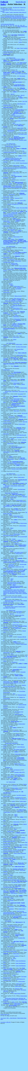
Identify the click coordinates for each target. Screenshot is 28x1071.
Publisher (12, 908)
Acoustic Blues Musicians (6, 17)
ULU (18, 474)
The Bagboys (20, 287)
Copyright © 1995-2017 (6, 1022)
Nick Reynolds (23, 564)
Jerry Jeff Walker (17, 916)
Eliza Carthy (16, 410)
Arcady (8, 222)
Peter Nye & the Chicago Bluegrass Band (13, 912)
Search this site (21, 2)
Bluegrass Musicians (9, 15)
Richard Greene (14, 998)
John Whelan (12, 607)
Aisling (14, 339)
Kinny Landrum (14, 606)
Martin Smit (5, 487)
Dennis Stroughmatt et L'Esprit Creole (15, 950)
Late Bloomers (21, 576)
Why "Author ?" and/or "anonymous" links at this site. (14, 12)
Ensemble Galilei (22, 140)
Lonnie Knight (8, 743)
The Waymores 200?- (8, 506)
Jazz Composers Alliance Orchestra (13, 151)
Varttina (20, 39)
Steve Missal (6, 607)
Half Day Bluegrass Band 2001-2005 (14, 840)
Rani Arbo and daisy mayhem (14, 582)
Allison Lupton (21, 485)
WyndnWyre (14, 662)
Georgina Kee (6, 592)
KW (21, 25)
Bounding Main (21, 937)
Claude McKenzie (9, 146)
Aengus (17, 207)
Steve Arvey (14, 373)
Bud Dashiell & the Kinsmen (16, 586)
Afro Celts (24, 101)
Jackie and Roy (14, 893)
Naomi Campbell (9, 589)
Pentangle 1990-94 (22, 636)
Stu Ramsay (7, 767)
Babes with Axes (17, 298)
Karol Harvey (14, 591)
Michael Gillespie (7, 591)
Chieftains (17, 221)
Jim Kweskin (8, 998)
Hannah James (8, 391)
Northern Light (14, 263)
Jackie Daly (7, 597)
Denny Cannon (16, 600)
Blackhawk (16, 136)
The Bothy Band (6, 262)
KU (18, 25)
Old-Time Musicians (19, 15)
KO (13, 25)
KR (16, 25)
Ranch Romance (23, 163)
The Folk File (18, 84)
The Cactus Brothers (17, 611)
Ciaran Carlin (16, 589)
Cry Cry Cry (10, 131)
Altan (16, 315)
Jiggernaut (17, 198)
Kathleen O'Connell (9, 158)
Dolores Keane (20, 597)
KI (6, 25)
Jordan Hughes (21, 591)
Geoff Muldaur (21, 999)
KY (24, 25)
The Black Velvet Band (21, 346)
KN (11, 25)
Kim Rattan (20, 300)
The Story (24, 496)
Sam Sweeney (22, 391)
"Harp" (12, 306)
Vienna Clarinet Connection (20, 853)
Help (7, 8)
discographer (16, 400)
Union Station (23, 914)
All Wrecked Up (17, 769)
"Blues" (9, 238)
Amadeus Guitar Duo (19, 615)
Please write (5, 279)
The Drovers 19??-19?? (12, 213)
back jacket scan (9, 570)
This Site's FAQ (16, 7)
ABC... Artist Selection (11, 1018)
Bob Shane (10, 565)
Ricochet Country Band (17, 468)
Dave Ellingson (14, 493)
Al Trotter (5, 601)
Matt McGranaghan (14, 592)
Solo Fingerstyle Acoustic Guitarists (18, 18)
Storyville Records (14, 791)
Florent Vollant (17, 146)
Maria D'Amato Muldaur (12, 999)
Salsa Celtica (6, 433)
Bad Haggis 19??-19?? (8, 215)
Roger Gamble (11, 566)
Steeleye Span (17, 326)
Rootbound (5, 177)
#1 (3, 329)
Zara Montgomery (11, 593)
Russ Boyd (16, 158)
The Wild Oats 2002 (15, 882)
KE (2, 25)
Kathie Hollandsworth (15, 159)
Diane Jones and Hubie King (9, 535)
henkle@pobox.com (5, 1014)
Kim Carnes (7, 493)
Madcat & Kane (17, 115)
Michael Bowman (9, 600)
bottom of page (12, 57)
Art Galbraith (8, 921)
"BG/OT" (12, 94)
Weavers (24, 906)
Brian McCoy (14, 300)
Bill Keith (21, 998)
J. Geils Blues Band (21, 667)
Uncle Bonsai (18, 934)
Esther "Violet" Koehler (22, 48)
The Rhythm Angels (12, 925)
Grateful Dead (6, 928)
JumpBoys (16, 956)
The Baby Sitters (18, 124)
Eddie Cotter (8, 300)
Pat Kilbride (7, 606)
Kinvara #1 (17, 309)
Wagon (24, 153)
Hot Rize (15, 785)
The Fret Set (24, 413)
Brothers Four (6, 629)
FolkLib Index (4, 3)
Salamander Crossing (11, 583)
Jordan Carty (22, 589)
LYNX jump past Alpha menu (7, 24)
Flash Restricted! (11, 130)
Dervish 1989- (16, 312)
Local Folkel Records (21, 435)
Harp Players (24, 17)
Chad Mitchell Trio (19, 797)
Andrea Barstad (13, 485)
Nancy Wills (10, 601)
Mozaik (15, 836)
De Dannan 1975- (15, 204)
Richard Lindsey (21, 606)
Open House (22, 870)
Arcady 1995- (23, 200)
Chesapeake (22, 671)
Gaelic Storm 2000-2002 (8, 216)
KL (8, 25)
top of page (3, 1018)
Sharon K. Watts (18, 988)
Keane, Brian (6, 199)
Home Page (22, 7)
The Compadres (16, 253)
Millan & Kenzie (18, 296)
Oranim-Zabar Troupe (8, 51)
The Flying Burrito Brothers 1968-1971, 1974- (14, 682)
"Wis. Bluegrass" (14, 522)
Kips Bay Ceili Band (12, 462)
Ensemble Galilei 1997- (19, 772)
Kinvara (9, 204)
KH (4, 25)
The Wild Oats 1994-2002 (8, 887)
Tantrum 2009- (14, 212)
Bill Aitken (7, 485)
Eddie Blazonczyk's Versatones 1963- (11, 879)
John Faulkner (14, 597)
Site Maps (3, 8)
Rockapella (20, 393)
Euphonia (5, 871)
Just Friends (15, 850)
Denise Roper (19, 593)
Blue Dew (16, 674)
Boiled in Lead (21, 429)
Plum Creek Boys (23, 265)
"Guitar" (13, 114)
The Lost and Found (22, 536)
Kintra (9, 251)
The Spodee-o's (23, 798)
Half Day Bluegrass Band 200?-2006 (14, 686)
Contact (10, 8)
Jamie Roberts (15, 391)
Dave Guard (11, 564)
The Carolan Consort (18, 552)
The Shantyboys (22, 459)
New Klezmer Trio (19, 711)
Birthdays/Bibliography (22, 26)
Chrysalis (5, 873)
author (12, 147)
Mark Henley (15, 743)
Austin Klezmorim (18, 714)
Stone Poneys (23, 501)
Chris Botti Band (21, 489)
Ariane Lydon (20, 128)
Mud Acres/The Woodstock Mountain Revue (17, 167)
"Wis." (13, 123)
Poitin (8, 314)
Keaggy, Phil (6, 196)
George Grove (18, 566)
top (7, 57)
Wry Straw (19, 612)
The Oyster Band (11, 229)
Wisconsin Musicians (16, 17)
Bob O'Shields (24, 600)
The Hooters (20, 517)
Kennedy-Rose (20, 349)
